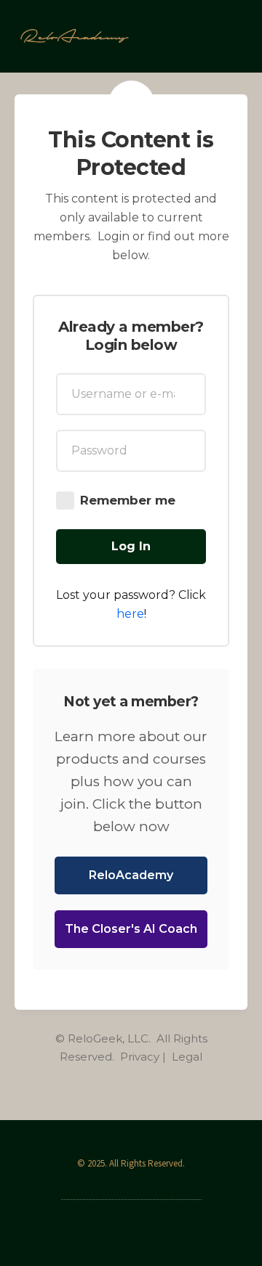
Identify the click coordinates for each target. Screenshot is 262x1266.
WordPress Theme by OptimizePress (131, 1193)
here (130, 614)
